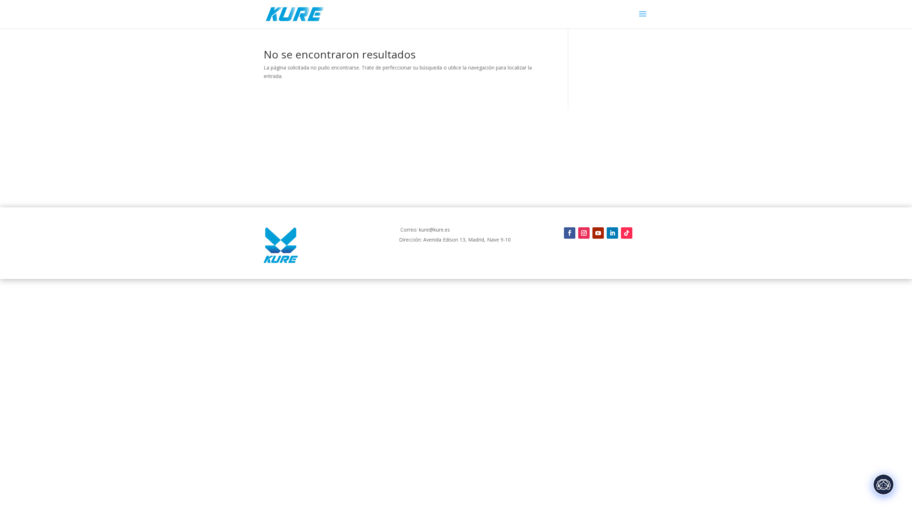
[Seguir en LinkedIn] (612, 233)
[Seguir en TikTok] (626, 233)
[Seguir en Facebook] (569, 233)
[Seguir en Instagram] (584, 233)
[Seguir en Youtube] (598, 233)
